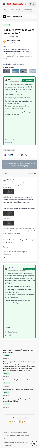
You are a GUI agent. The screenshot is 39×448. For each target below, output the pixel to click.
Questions (6, 11)
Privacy (27, 435)
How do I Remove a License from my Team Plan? (18, 389)
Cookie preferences (9, 439)
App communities (15, 9)
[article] (19, 219)
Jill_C (9, 79)
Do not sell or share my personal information (16, 442)
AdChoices (8, 445)
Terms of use (20, 435)
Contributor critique (9, 150)
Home (5, 9)
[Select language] (25, 4)
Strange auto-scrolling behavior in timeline (16, 380)
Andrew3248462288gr (13, 40)
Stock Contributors (27, 9)
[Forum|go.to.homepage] (15, 3)
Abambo (9, 180)
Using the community (9, 435)
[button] (3, 4)
